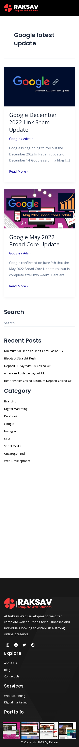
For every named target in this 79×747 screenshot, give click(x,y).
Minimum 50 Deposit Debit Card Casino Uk (33, 351)
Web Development (17, 461)
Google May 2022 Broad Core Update (34, 240)
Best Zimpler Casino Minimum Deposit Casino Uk (38, 381)
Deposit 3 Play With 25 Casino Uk (27, 366)
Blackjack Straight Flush (20, 358)
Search (9, 323)
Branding (10, 401)
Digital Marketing (16, 409)
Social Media (12, 446)
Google (14, 138)
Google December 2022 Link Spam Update (33, 122)
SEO (7, 439)
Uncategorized (14, 453)
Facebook (10, 416)
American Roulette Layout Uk (24, 373)
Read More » (18, 171)
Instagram (11, 431)
